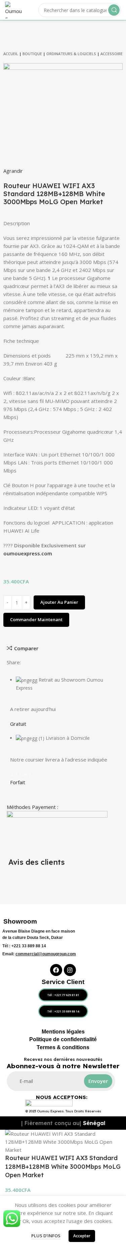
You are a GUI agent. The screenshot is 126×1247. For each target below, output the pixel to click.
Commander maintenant (36, 619)
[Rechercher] (114, 10)
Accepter (81, 1236)
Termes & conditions (63, 1047)
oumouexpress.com (27, 553)
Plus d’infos (45, 1236)
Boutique (32, 53)
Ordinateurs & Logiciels (71, 53)
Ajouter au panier (59, 602)
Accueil (10, 53)
